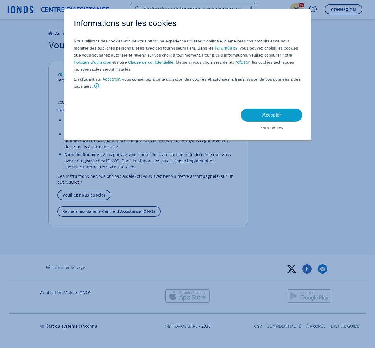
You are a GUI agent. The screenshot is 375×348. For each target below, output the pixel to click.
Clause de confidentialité (150, 62)
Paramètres (226, 48)
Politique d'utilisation (92, 62)
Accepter (111, 79)
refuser (242, 62)
